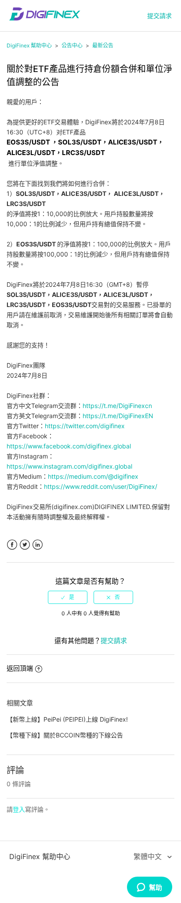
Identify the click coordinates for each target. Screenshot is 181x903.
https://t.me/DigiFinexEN (118, 415)
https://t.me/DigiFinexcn (117, 405)
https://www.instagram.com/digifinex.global (69, 466)
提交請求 (159, 15)
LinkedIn (37, 544)
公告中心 (72, 45)
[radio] (67, 597)
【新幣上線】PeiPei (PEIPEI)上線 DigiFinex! (67, 719)
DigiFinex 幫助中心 (29, 45)
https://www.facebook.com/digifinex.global (69, 446)
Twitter (24, 544)
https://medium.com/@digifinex (93, 476)
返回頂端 (20, 668)
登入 (19, 809)
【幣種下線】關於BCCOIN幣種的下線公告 (65, 735)
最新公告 (102, 45)
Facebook (12, 544)
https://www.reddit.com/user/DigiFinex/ (100, 486)
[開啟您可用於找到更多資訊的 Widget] (149, 888)
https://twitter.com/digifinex (85, 426)
